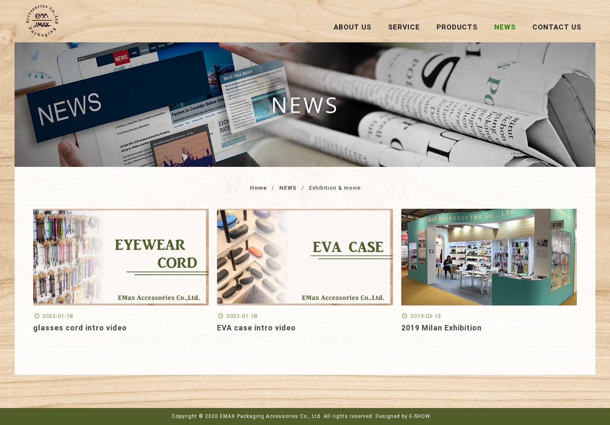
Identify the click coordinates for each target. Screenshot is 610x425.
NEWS (288, 188)
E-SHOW (419, 416)
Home (258, 188)
